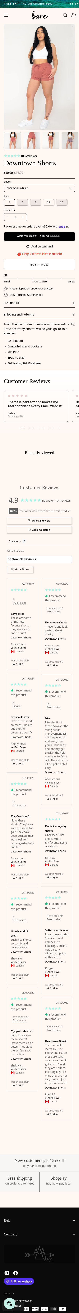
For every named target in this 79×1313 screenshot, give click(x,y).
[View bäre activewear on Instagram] (7, 1273)
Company (10, 1234)
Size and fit (11, 303)
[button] (64, 15)
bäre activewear (22, 1301)
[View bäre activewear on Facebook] (15, 1273)
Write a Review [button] (41, 520)
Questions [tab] (15, 541)
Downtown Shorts (21, 637)
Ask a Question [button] (41, 529)
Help (7, 1220)
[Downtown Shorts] (12, 140)
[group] (39, 406)
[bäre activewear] (39, 15)
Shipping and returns (19, 314)
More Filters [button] (21, 569)
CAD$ (7, 1293)
